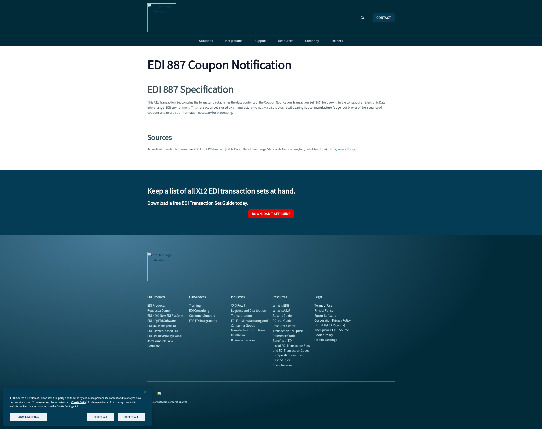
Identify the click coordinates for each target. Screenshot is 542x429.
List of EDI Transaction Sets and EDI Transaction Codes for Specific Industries (291, 350)
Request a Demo (158, 311)
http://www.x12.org (342, 149)
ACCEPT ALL (131, 417)
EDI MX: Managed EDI (161, 326)
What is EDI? (281, 305)
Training (194, 305)
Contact (383, 18)
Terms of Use (323, 305)
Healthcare (238, 335)
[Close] (144, 392)
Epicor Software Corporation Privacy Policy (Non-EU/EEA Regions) (332, 320)
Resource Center (284, 326)
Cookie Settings (325, 340)
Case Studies (281, 360)
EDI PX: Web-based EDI (162, 331)
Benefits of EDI (282, 341)
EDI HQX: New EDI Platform (165, 316)
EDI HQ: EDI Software (161, 321)
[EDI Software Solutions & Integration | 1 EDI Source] (161, 17)
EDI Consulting (199, 311)
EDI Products (156, 305)
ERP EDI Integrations (203, 321)
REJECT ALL (100, 417)
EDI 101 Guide (282, 321)
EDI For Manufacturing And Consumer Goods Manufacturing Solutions (249, 325)
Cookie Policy (78, 402)
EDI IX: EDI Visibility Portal (164, 336)
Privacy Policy (323, 311)
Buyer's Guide (282, 316)
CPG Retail (238, 305)
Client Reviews (282, 365)
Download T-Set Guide (271, 214)
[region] (77, 406)
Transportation (241, 316)
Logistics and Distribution (248, 311)
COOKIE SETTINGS (28, 416)
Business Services (243, 340)
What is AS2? (281, 311)
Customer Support (202, 316)
